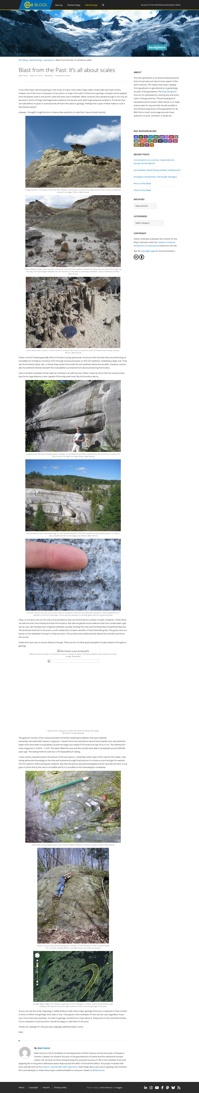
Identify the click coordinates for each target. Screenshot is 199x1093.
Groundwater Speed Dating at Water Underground (157, 170)
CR (150, 136)
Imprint (46, 1087)
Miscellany (48, 75)
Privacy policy (60, 1087)
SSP (136, 145)
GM (136, 141)
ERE (156, 136)
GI (176, 136)
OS (165, 141)
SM (175, 141)
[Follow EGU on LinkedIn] (145, 1087)
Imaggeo (119, 1087)
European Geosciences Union (167, 5)
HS (149, 141)
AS (136, 136)
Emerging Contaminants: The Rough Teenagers (155, 176)
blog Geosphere (169, 91)
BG (140, 136)
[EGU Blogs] (36, 9)
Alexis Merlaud (106, 1087)
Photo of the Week (142, 183)
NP (160, 141)
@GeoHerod (98, 1070)
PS (170, 141)
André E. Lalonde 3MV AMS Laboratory (60, 1066)
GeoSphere (49, 60)
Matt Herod (23, 75)
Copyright (33, 1087)
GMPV (143, 141)
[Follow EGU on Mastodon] (167, 1087)
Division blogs (73, 5)
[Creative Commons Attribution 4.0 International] (136, 258)
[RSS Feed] (178, 1087)
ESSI (162, 136)
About (21, 1087)
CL (146, 136)
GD (171, 136)
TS (152, 145)
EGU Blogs (23, 60)
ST (147, 145)
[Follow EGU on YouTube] (157, 1087)
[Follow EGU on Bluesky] (173, 1087)
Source (80, 733)
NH (155, 141)
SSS (142, 145)
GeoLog (58, 5)
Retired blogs (91, 5)
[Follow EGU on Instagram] (151, 1087)
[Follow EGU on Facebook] (162, 1087)
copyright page (148, 251)
